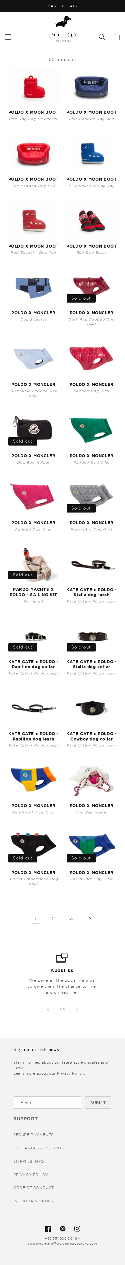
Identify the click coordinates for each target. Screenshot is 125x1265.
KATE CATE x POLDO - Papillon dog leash (33, 736)
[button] (8, 37)
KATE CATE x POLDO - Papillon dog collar (33, 664)
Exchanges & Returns (38, 1148)
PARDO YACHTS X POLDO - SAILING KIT (33, 592)
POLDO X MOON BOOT (33, 112)
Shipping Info (28, 1161)
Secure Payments (33, 1135)
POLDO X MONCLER (33, 313)
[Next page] (89, 918)
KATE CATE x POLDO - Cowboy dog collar (91, 736)
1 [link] (36, 918)
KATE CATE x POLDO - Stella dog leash (91, 592)
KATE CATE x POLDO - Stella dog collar (91, 664)
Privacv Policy (70, 1073)
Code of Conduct (33, 1188)
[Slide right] (77, 1009)
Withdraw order (33, 1201)
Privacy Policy (30, 1175)
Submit (98, 1103)
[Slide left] (48, 1009)
